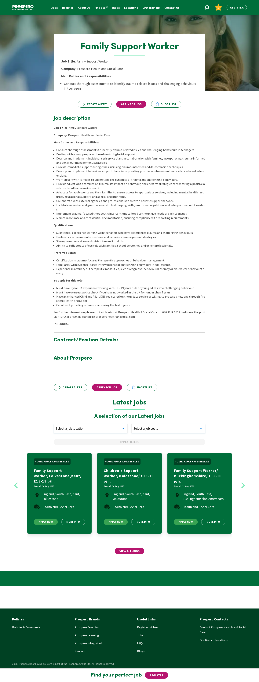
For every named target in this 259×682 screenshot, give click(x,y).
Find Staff (101, 7)
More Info (73, 521)
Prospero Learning (87, 635)
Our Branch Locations (214, 640)
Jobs (54, 7)
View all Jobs (129, 551)
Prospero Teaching (87, 627)
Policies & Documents (26, 627)
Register (67, 7)
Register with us (147, 627)
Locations (131, 7)
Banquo (80, 651)
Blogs (116, 7)
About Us (84, 7)
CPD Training (151, 7)
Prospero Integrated (88, 643)
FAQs (140, 643)
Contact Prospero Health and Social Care (223, 629)
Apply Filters (129, 442)
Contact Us (171, 7)
